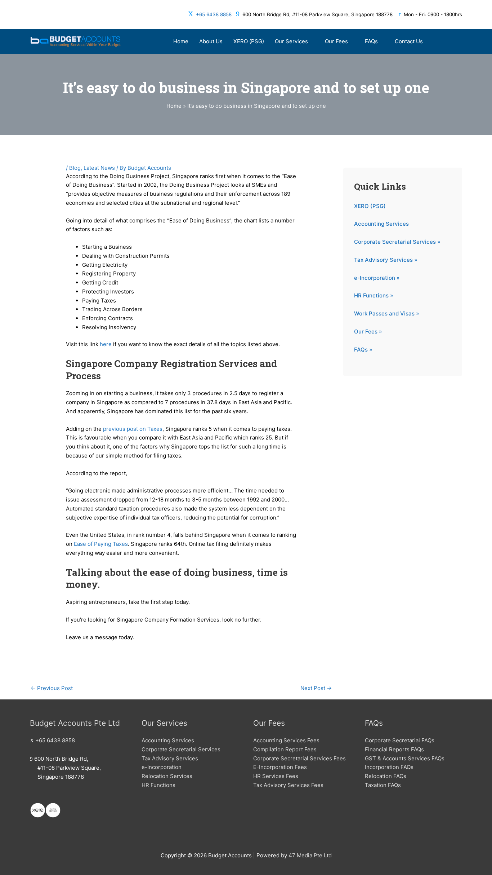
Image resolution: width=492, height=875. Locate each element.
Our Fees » (368, 331)
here (106, 344)
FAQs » (363, 349)
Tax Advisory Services (170, 758)
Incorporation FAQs (389, 767)
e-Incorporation (162, 767)
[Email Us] (32, 795)
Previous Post (52, 688)
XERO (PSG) (370, 206)
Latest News (99, 167)
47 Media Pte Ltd (310, 855)
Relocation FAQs (385, 776)
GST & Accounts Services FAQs (404, 758)
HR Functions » (373, 295)
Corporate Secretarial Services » (397, 241)
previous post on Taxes (132, 428)
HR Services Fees (275, 776)
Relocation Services (167, 776)
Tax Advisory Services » (385, 259)
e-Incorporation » (377, 277)
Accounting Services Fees (286, 740)
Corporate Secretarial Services (181, 749)
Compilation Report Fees (285, 749)
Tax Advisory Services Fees (288, 785)
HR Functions (158, 785)
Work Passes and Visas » (386, 313)
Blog (75, 167)
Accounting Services (381, 223)
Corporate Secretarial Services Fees (299, 758)
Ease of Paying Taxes (101, 543)
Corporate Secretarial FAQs (399, 740)
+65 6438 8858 (214, 14)
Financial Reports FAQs (394, 749)
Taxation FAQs (383, 785)
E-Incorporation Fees (280, 767)
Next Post (316, 688)
